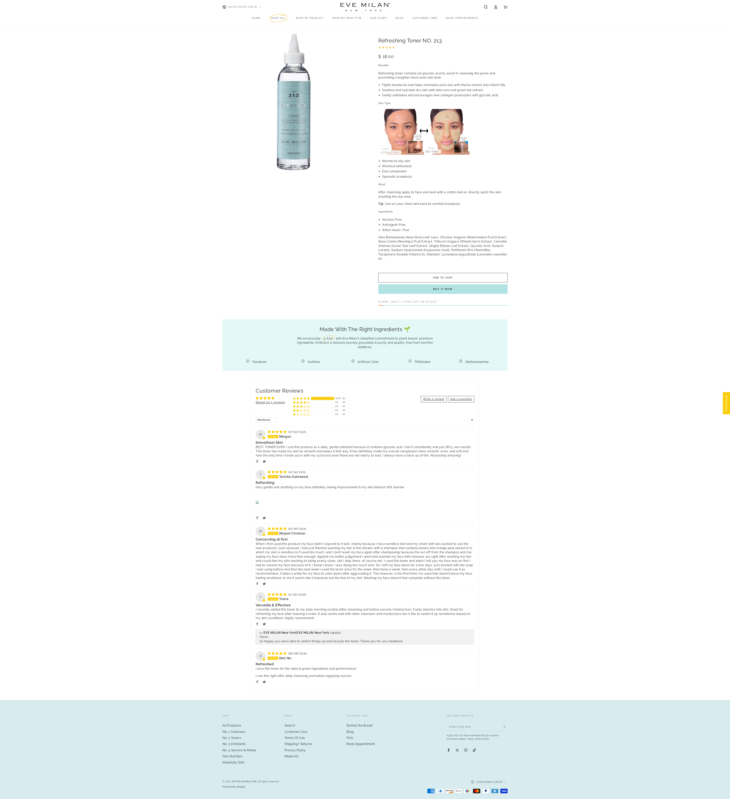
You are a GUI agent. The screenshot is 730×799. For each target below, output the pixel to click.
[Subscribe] (505, 726)
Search (290, 725)
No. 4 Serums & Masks (239, 750)
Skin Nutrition (232, 756)
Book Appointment (361, 744)
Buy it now (443, 289)
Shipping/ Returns (298, 744)
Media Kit (291, 756)
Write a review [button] (433, 399)
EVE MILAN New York (244, 781)
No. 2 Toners (231, 738)
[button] (486, 7)
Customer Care (296, 732)
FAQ (350, 738)
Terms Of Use (295, 738)
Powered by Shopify (234, 786)
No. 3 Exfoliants (234, 744)
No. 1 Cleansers (234, 732)
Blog (350, 732)
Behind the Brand (360, 725)
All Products (231, 725)
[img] (277, 432)
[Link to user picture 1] (258, 502)
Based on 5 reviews (270, 402)
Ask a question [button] (461, 399)
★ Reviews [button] (726, 403)
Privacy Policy (295, 750)
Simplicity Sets (233, 762)
